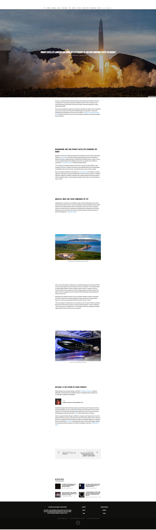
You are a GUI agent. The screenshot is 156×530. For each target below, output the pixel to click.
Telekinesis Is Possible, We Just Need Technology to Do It (72, 402)
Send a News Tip (62, 518)
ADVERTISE (84, 507)
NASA (76, 413)
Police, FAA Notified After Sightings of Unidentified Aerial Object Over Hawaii (88, 454)
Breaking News (65, 488)
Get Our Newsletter (93, 518)
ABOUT (84, 513)
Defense (95, 497)
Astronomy (64, 496)
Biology (70, 496)
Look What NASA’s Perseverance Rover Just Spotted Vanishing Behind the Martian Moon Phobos (69, 485)
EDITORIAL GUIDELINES (104, 507)
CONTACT (83, 510)
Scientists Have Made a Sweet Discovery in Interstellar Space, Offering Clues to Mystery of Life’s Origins (69, 493)
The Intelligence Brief (91, 488)
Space (71, 488)
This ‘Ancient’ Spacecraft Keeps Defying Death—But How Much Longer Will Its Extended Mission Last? (93, 485)
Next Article (90, 451)
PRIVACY (104, 513)
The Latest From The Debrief (69, 453)
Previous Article (66, 451)
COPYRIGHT (104, 510)
